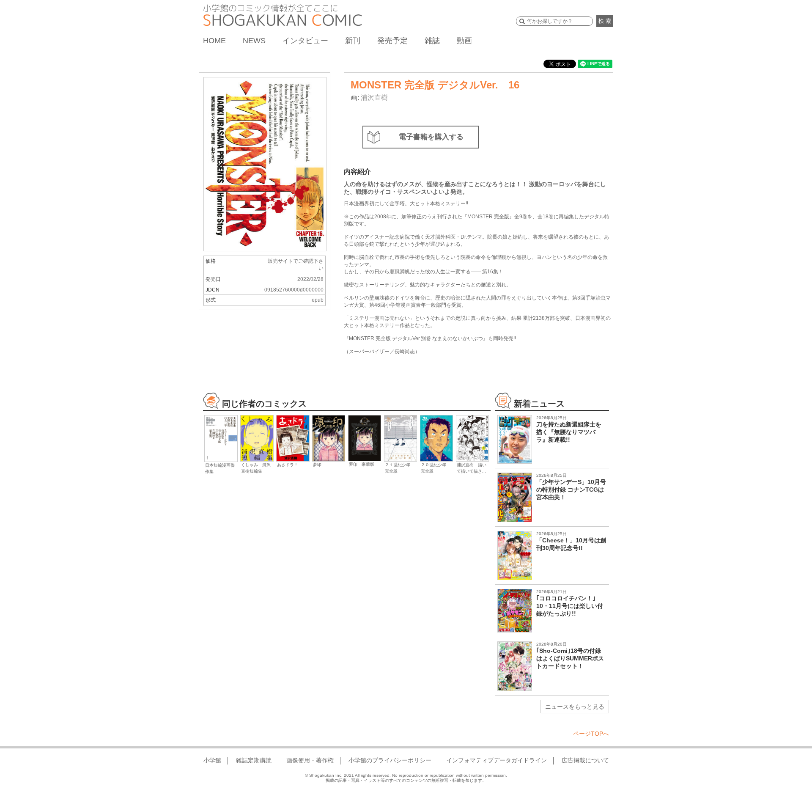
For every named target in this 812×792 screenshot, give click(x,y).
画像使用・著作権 (310, 760)
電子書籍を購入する (431, 137)
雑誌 (432, 40)
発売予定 (392, 40)
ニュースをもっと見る (574, 706)
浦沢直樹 (374, 97)
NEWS (254, 40)
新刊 (352, 40)
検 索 (604, 21)
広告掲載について (585, 760)
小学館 (212, 760)
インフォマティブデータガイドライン (496, 760)
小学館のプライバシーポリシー (389, 760)
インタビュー (305, 40)
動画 (464, 40)
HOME (214, 40)
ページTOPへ (591, 733)
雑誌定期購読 (254, 760)
